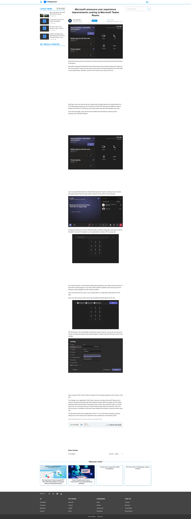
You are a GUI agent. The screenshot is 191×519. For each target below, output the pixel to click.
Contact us (100, 516)
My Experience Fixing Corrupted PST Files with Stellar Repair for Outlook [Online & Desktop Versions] (53, 481)
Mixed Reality (128, 511)
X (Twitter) (53, 493)
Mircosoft (70, 502)
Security (42, 511)
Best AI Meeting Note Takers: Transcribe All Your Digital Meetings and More (81, 481)
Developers (43, 502)
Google (70, 508)
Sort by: (111, 454)
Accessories (100, 508)
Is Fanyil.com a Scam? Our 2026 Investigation (109, 468)
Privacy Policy (92, 516)
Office (70, 511)
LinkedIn (61, 493)
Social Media (128, 508)
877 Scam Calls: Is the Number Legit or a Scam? (138, 468)
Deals (98, 502)
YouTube (57, 493)
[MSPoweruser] (50, 2)
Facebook (49, 493)
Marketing (42, 508)
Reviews (127, 502)
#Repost (94, 20)
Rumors (99, 505)
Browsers (127, 505)
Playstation (100, 511)
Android (70, 505)
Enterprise (43, 505)
